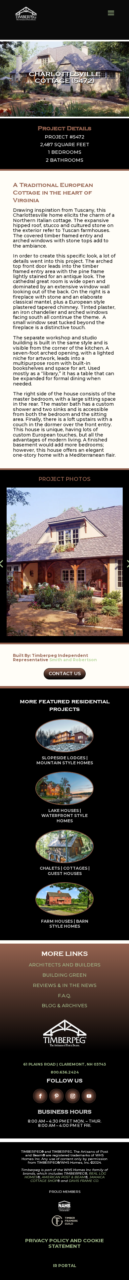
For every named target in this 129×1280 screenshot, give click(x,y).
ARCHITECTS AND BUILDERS (65, 965)
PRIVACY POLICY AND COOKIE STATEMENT (64, 1243)
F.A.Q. (64, 996)
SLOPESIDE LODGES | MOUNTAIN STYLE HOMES (64, 760)
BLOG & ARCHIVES (64, 1006)
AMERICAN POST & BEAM (63, 1177)
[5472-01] (65, 636)
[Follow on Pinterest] (56, 1096)
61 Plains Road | (41, 1064)
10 (73, 631)
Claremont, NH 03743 (82, 1064)
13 (90, 631)
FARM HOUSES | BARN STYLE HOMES (64, 924)
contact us (65, 673)
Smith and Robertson (73, 659)
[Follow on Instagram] (72, 1096)
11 (78, 631)
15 (101, 631)
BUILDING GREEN (64, 975)
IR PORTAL (64, 1265)
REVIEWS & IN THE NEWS (65, 985)
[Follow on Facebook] (40, 1096)
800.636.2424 (65, 1072)
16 (107, 631)
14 (95, 631)
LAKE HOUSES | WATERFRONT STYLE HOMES (64, 815)
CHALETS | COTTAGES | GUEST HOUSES (65, 871)
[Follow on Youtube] (89, 1096)
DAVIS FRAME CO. (84, 1181)
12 (84, 631)
